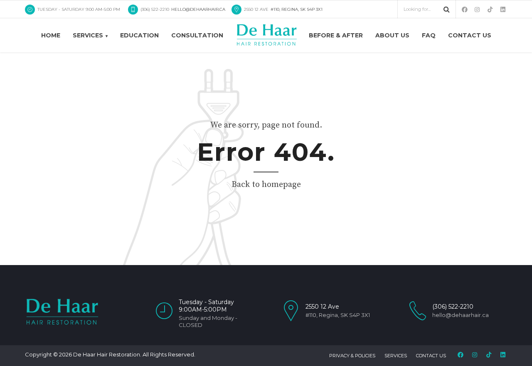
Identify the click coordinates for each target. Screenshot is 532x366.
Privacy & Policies (352, 356)
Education (139, 35)
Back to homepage (266, 184)
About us (392, 35)
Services (88, 35)
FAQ (429, 35)
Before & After (336, 35)
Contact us (469, 35)
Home (50, 35)
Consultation (197, 35)
